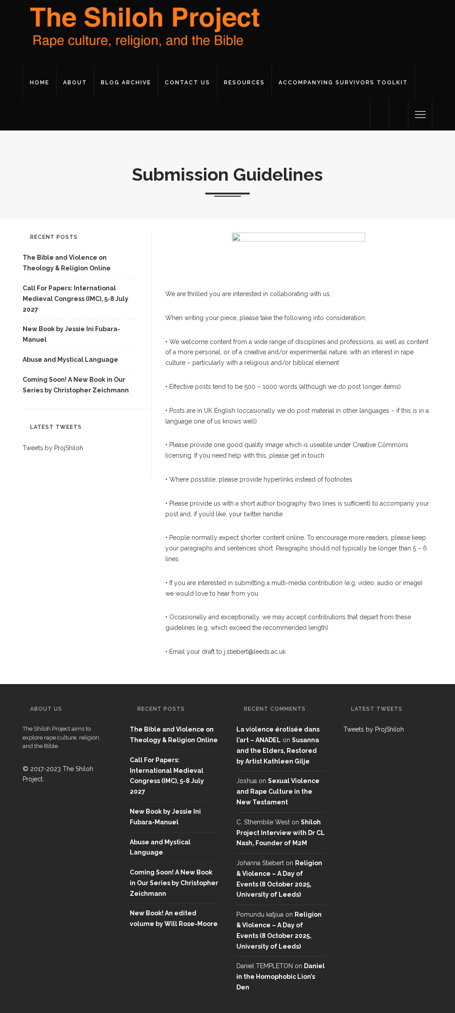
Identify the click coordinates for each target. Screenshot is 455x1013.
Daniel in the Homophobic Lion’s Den (280, 976)
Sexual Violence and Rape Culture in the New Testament (277, 791)
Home (39, 82)
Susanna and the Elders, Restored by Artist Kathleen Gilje (277, 750)
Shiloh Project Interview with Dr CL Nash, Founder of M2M (280, 833)
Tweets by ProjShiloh (53, 447)
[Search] (398, 115)
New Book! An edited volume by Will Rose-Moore (174, 918)
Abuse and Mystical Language (70, 359)
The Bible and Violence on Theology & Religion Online (67, 263)
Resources (244, 82)
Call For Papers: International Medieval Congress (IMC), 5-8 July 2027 (75, 299)
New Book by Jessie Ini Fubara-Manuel (71, 334)
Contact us (187, 82)
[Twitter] (379, 115)
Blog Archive (126, 82)
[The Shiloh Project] (143, 32)
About (75, 82)
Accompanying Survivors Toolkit (343, 82)
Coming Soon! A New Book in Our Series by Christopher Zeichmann (76, 385)
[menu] (420, 114)
